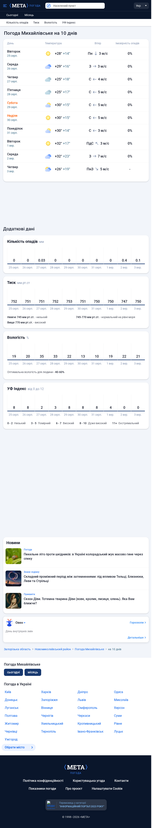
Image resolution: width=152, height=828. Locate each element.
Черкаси (84, 716)
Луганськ (12, 708)
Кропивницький (89, 723)
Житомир (12, 723)
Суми (118, 716)
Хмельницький (52, 723)
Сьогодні (12, 15)
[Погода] (76, 767)
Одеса (118, 692)
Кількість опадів (17, 22)
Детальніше (136, 637)
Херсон (119, 708)
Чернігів (47, 716)
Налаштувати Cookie (107, 788)
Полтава (11, 716)
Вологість (50, 22)
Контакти (121, 781)
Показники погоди (42, 788)
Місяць (29, 15)
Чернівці (11, 731)
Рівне (118, 723)
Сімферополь (87, 708)
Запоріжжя (49, 700)
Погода (35, 5)
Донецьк (11, 700)
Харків (46, 692)
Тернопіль (48, 731)
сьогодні (13, 672)
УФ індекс (68, 22)
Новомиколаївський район (53, 649)
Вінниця (47, 708)
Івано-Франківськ (91, 731)
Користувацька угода (89, 781)
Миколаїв (121, 700)
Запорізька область (17, 649)
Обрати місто (15, 747)
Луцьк (118, 731)
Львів (82, 700)
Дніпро (83, 692)
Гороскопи (137, 622)
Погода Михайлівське (89, 649)
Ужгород (11, 739)
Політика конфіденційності (43, 781)
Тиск (36, 22)
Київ (8, 692)
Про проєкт (74, 788)
